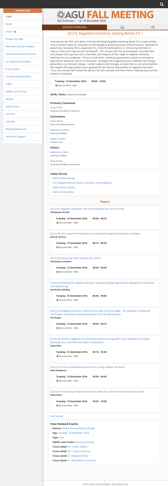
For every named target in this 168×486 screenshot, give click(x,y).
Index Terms (12, 106)
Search (10, 31)
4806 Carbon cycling (63, 187)
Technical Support (16, 136)
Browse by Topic (14, 38)
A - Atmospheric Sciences (73, 460)
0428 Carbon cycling (63, 178)
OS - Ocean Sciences (71, 451)
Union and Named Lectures (21, 54)
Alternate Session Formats (20, 46)
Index (9, 84)
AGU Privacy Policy (119, 484)
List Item (10, 113)
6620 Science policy (63, 192)
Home (9, 24)
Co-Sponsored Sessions (18, 76)
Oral (58, 437)
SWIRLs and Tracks (16, 91)
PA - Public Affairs (69, 447)
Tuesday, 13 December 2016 (73, 433)
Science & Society (73, 442)
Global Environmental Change (73, 428)
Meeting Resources (16, 129)
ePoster (10, 99)
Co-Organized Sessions (18, 61)
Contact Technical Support (100, 484)
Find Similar (56, 416)
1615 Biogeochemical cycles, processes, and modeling (81, 183)
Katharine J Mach (59, 130)
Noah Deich (56, 121)
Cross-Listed (12, 69)
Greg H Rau (56, 107)
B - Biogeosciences (70, 456)
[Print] (122, 27)
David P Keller (57, 139)
